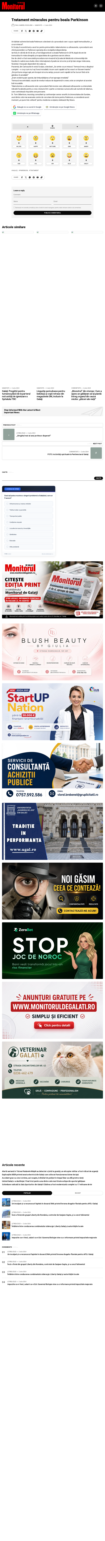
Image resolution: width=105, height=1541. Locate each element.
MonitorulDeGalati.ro (47, 554)
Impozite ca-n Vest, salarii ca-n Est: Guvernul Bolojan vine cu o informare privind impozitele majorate (54, 1238)
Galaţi (15, 170)
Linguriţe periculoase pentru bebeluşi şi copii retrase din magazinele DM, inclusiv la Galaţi (51, 395)
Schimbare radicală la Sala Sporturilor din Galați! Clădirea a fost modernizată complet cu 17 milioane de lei (47, 1184)
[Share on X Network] (26, 31)
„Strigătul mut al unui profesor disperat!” (34, 436)
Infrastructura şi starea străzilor (20, 504)
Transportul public (16, 516)
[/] (96, 6)
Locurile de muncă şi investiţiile (20, 528)
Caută (98, 478)
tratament (34, 170)
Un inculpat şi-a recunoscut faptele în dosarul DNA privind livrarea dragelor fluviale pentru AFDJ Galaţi (55, 1204)
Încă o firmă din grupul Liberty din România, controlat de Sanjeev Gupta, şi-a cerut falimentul (50, 1215)
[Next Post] (96, 453)
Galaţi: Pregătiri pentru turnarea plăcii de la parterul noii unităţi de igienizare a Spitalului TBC (16, 395)
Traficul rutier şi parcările (18, 510)
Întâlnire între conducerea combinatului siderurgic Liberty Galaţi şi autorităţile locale (47, 1226)
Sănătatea (13, 534)
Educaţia (12, 540)
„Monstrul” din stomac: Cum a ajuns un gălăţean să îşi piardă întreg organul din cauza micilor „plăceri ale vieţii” (86, 395)
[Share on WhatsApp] (30, 31)
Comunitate (76, 388)
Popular (27, 1193)
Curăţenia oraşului (16, 522)
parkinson (24, 170)
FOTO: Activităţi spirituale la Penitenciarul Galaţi (68, 454)
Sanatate (38, 25)
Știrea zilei (21, 433)
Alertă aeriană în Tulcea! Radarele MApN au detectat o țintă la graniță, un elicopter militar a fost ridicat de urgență (50, 1171)
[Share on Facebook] (22, 31)
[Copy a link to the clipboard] (41, 31)
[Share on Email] (38, 31)
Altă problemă (14, 547)
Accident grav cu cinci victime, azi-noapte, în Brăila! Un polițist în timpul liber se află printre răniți (43, 1178)
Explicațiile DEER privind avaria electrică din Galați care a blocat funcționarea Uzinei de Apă (40, 1175)
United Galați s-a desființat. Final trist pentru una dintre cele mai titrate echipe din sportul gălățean (43, 1181)
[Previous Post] (8, 434)
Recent (78, 1193)
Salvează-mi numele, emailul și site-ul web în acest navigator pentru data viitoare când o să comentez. (48, 207)
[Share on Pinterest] (34, 31)
